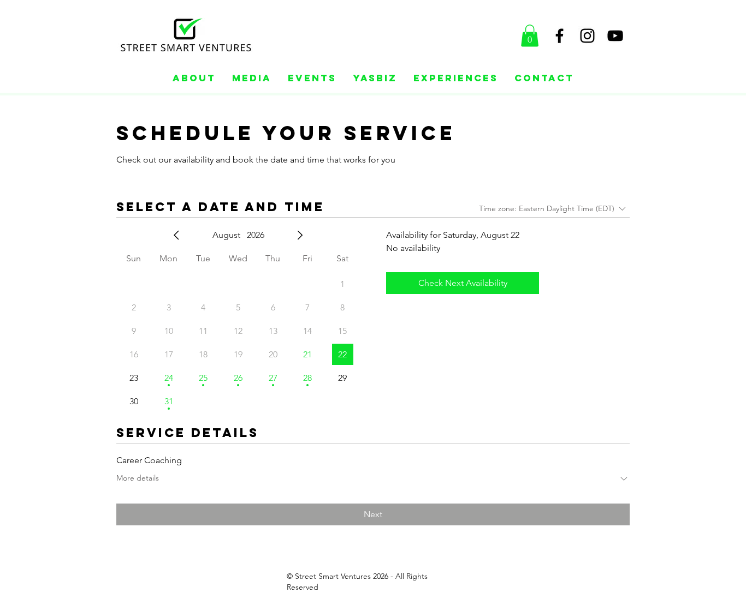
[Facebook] (559, 35)
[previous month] (176, 235)
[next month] (299, 235)
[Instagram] (587, 35)
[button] (529, 36)
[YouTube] (615, 35)
